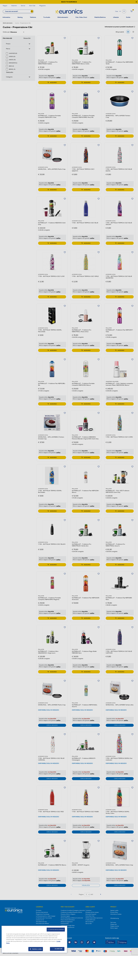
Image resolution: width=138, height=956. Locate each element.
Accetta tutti (58, 949)
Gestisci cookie (37, 949)
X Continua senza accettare (56, 929)
